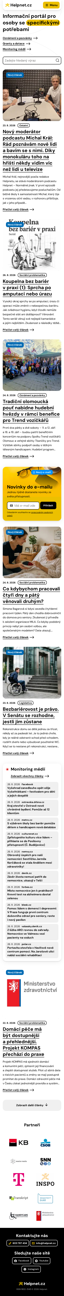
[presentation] (32, 95)
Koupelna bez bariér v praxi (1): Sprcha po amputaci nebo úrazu (27, 287)
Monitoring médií (14, 49)
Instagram (33, 1269)
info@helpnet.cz (45, 1243)
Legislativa (25, 702)
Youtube (43, 1260)
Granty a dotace (14, 43)
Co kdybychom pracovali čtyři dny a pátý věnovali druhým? (31, 595)
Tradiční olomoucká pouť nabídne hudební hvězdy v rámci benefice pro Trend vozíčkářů (31, 410)
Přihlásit (48, 505)
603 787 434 (19, 1243)
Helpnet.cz (21, 5)
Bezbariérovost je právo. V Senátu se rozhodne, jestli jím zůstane (31, 715)
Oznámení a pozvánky (17, 38)
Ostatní (23, 125)
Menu (54, 5)
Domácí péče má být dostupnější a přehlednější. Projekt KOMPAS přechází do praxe (23, 1041)
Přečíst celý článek (16, 209)
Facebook (23, 1260)
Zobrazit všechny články (27, 776)
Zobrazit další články (30, 1105)
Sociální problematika (32, 275)
